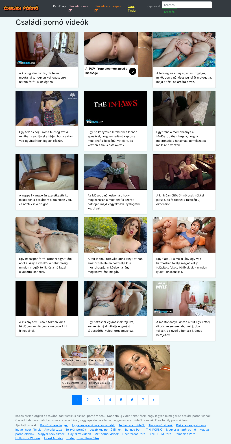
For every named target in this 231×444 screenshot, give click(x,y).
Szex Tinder (132, 8)
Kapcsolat (153, 6)
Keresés (169, 12)
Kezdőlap (59, 6)
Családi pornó (78, 6)
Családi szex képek (108, 6)
